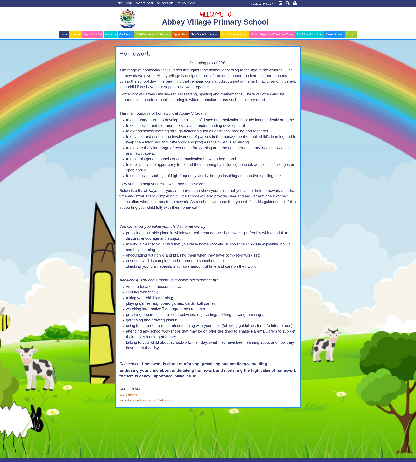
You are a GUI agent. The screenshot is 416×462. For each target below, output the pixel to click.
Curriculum (125, 34)
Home (63, 34)
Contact (351, 34)
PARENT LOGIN (144, 3)
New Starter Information (204, 34)
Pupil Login (125, 3)
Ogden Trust (180, 34)
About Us (110, 34)
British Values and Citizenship (152, 34)
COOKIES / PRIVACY (262, 3)
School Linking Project (234, 34)
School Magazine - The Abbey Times (272, 34)
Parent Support (334, 34)
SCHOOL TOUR (165, 3)
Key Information (93, 34)
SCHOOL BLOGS (186, 3)
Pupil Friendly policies (309, 34)
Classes (75, 34)
